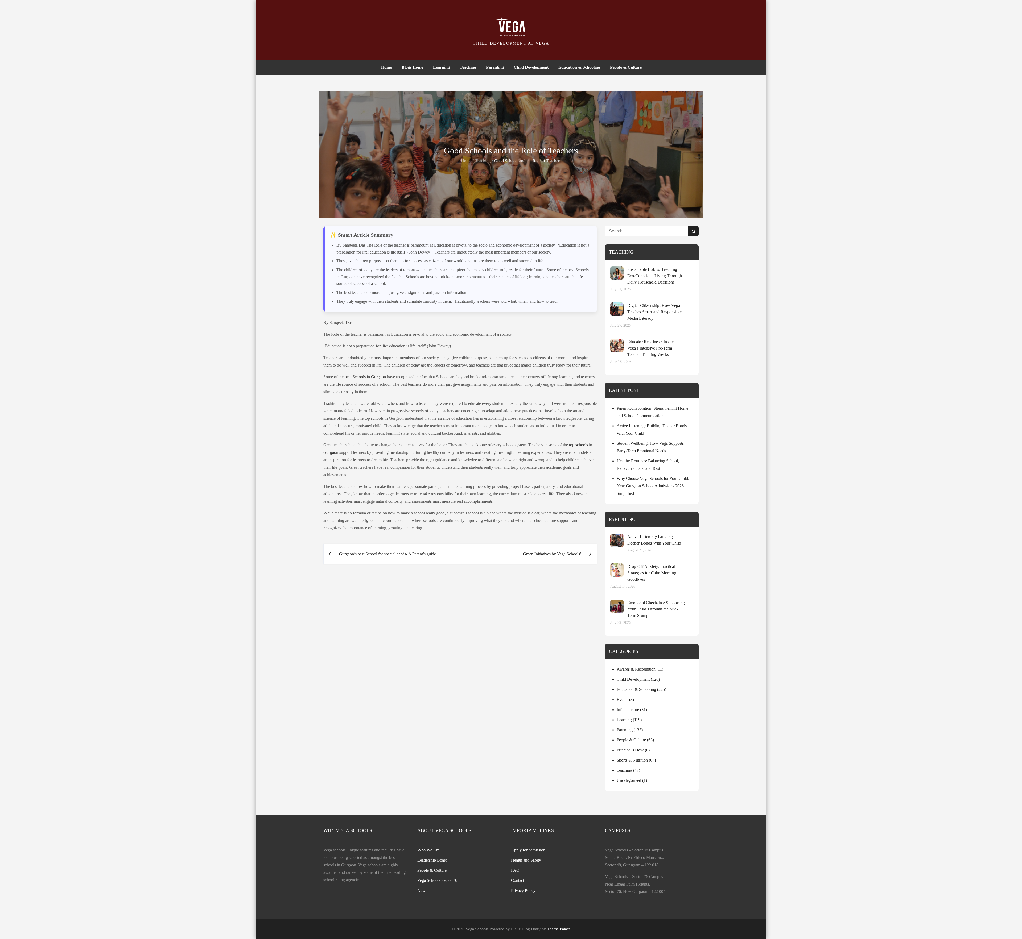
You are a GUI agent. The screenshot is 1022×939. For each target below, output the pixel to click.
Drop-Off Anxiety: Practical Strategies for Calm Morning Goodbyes (651, 572)
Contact (517, 880)
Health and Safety (526, 860)
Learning (441, 67)
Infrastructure (628, 709)
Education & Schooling (579, 67)
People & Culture (626, 67)
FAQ (515, 870)
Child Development (531, 67)
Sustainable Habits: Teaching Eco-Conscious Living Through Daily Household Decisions (654, 275)
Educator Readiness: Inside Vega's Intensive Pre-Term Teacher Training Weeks (650, 348)
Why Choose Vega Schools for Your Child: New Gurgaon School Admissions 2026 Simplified (653, 486)
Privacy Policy (523, 890)
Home (386, 67)
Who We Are (428, 850)
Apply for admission (528, 850)
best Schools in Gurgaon (365, 377)
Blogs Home (412, 67)
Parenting (495, 67)
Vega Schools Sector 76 (437, 880)
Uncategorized (629, 780)
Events (622, 699)
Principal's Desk (630, 750)
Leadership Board (432, 860)
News (422, 890)
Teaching (468, 67)
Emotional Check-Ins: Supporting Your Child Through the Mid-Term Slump (656, 609)
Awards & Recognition (636, 669)
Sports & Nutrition (632, 760)
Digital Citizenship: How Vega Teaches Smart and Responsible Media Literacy (654, 312)
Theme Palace (559, 929)
